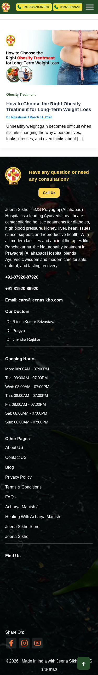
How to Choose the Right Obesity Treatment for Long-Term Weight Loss (48, 106)
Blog (9, 467)
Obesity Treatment (21, 95)
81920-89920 (70, 7)
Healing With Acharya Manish (32, 517)
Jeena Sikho (16, 536)
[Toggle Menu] (89, 5)
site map (49, 669)
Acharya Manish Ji (22, 507)
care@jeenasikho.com (41, 300)
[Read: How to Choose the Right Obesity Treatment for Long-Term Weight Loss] (49, 57)
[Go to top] (83, 663)
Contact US (16, 457)
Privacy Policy (18, 477)
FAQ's (10, 497)
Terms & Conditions (23, 487)
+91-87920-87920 (36, 7)
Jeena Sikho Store (22, 526)
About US (14, 447)
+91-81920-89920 (21, 288)
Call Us (49, 193)
